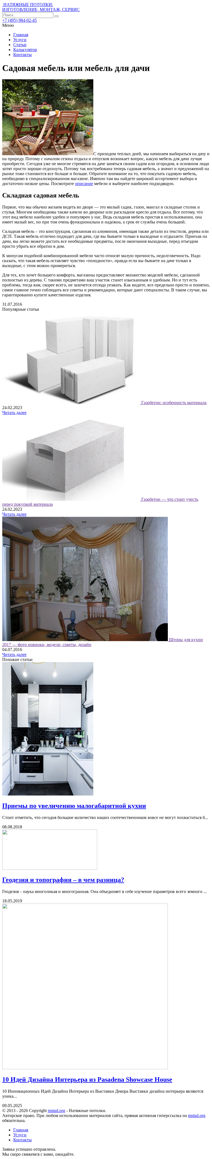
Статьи (19, 44)
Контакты (22, 54)
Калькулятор (25, 49)
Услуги (19, 39)
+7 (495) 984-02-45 (19, 20)
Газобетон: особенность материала (173, 402)
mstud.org (56, 1110)
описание (84, 183)
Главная (20, 34)
